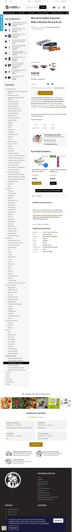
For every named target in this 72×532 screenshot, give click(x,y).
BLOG (39, 486)
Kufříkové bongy (12, 290)
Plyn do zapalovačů (14, 170)
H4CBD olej (11, 219)
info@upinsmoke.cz (13, 509)
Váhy (9, 186)
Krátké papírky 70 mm (14, 111)
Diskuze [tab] (39, 196)
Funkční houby (12, 231)
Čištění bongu (12, 301)
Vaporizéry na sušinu (14, 240)
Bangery (10, 309)
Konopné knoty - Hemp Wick (16, 167)
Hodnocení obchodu (36, 413)
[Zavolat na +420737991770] (7, 1)
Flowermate (11, 264)
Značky (8, 384)
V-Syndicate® (11, 344)
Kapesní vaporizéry (13, 245)
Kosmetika (9, 379)
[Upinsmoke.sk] (54, 7)
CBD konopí (11, 196)
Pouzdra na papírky (14, 118)
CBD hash (10, 224)
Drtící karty (11, 346)
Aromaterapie (10, 382)
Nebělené (11, 132)
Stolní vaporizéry (13, 276)
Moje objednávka (43, 484)
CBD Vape (10, 191)
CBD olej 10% (12, 203)
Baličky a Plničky (13, 181)
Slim (9, 127)
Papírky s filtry (12, 115)
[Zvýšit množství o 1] (37, 92)
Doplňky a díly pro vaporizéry (16, 283)
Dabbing (10, 323)
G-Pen (10, 261)
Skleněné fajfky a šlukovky (15, 360)
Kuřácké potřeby (11, 89)
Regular (10, 125)
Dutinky (10, 148)
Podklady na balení (13, 172)
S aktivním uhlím (13, 134)
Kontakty (38, 1)
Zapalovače (11, 151)
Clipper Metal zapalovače (16, 158)
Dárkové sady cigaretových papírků (16, 98)
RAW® (9, 332)
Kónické (10, 137)
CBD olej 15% (12, 205)
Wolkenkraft (11, 257)
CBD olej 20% (12, 207)
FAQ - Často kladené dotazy (45, 499)
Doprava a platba (43, 481)
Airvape (10, 273)
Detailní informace (36, 119)
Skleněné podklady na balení (16, 177)
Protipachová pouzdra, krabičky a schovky (17, 92)
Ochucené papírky (13, 104)
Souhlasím (58, 521)
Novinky (8, 372)
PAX (9, 250)
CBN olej (10, 217)
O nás (29, 1)
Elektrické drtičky (13, 353)
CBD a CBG (9, 188)
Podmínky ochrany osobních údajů (48, 497)
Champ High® (11, 339)
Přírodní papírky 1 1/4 (14, 108)
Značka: (38, 29)
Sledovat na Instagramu (37, 394)
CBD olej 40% (12, 212)
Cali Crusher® (11, 342)
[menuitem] (9, 12)
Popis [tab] (33, 196)
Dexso (10, 266)
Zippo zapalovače (13, 165)
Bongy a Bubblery (11, 285)
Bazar (7, 375)
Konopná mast (12, 233)
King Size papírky (13, 101)
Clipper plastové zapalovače (17, 155)
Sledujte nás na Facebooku (6, 518)
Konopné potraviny (13, 236)
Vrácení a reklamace (44, 488)
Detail (53, 183)
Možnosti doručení (59, 88)
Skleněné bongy (12, 292)
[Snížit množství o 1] (37, 94)
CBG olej (10, 214)
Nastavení (13, 528)
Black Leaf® (11, 337)
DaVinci (10, 271)
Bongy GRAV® (11, 287)
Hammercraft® (12, 335)
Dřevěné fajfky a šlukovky (15, 363)
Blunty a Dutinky (13, 144)
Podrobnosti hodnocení (53, 27)
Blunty (10, 146)
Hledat (43, 7)
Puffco (10, 252)
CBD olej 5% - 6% (13, 200)
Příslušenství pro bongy (15, 304)
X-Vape (10, 259)
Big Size (10, 122)
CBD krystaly (11, 221)
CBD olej (10, 198)
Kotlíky (10, 306)
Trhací (10, 139)
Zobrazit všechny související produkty (49, 190)
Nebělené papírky (13, 113)
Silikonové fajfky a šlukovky (16, 368)
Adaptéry (11, 313)
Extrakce (10, 325)
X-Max (10, 254)
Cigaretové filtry (12, 120)
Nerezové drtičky (12, 351)
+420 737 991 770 (12, 512)
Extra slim (11, 129)
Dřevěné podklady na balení (16, 179)
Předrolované (12, 141)
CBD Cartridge (12, 193)
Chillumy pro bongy (14, 316)
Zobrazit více (36, 444)
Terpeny (10, 327)
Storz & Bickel (12, 247)
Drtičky (8, 330)
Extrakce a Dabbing (11, 320)
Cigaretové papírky (13, 95)
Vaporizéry (9, 238)
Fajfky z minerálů (13, 365)
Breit (9, 269)
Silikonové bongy (13, 297)
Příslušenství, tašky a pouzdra (16, 370)
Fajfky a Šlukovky (11, 356)
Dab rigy (10, 294)
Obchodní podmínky (44, 495)
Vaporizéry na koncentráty (15, 243)
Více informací (44, 523)
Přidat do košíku (46, 93)
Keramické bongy (13, 299)
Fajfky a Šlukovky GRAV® (15, 358)
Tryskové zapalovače (14, 162)
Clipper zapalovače (13, 153)
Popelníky (11, 184)
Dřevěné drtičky (12, 349)
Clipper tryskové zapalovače (17, 160)
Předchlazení (12, 311)
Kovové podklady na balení (16, 174)
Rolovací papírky (13, 106)
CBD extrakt (11, 226)
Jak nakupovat (42, 490)
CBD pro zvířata (12, 229)
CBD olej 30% (12, 210)
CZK (56, 1)
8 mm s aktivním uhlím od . (55, 107)
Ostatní (10, 318)
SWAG (7, 377)
